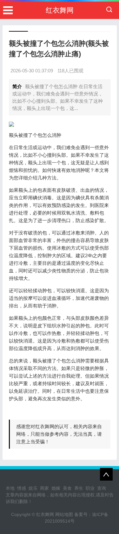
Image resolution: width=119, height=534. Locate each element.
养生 (78, 488)
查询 (101, 488)
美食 (67, 488)
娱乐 (33, 488)
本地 (10, 488)
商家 (44, 488)
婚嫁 (55, 488)
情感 (21, 488)
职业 (90, 488)
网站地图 (64, 514)
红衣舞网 (60, 10)
